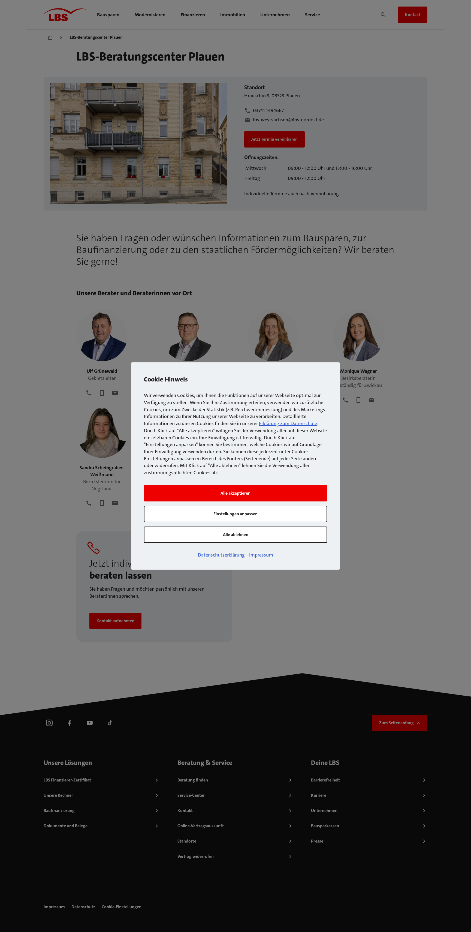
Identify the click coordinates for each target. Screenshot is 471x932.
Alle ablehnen (235, 534)
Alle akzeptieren (235, 493)
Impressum (261, 555)
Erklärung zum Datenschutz (288, 423)
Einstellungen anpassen (235, 514)
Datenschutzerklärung (221, 555)
